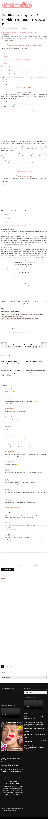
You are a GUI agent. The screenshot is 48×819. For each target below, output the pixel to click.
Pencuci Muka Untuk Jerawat (36, 314)
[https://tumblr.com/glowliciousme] (20, 693)
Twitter (19, 507)
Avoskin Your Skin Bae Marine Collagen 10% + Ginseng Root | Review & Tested (10, 373)
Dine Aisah (7, 522)
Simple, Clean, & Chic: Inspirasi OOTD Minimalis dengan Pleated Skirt (11, 764)
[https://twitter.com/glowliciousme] (11, 693)
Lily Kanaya (5, 28)
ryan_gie (7, 469)
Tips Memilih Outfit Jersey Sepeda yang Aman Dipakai (35, 740)
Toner (36, 318)
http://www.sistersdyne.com (11, 529)
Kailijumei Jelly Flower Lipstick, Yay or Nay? (34, 729)
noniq (6, 479)
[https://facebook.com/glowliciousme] (16, 693)
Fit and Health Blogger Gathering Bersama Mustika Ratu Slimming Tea (34, 746)
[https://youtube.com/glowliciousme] (3, 693)
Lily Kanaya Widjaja (9, 388)
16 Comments (23, 28)
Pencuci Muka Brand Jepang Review (19, 314)
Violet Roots (8, 499)
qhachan (7, 489)
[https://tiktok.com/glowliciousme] (7, 698)
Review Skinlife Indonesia (8, 316)
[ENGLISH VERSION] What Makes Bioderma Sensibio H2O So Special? (34, 723)
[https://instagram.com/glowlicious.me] (7, 693)
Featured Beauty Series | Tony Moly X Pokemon (34, 735)
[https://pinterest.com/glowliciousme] (3, 698)
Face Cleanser (5, 314)
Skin (17, 316)
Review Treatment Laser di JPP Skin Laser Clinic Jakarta (34, 717)
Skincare (3, 576)
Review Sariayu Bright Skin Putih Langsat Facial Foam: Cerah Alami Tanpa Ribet (12, 770)
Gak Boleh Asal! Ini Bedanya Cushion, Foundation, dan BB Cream (10, 759)
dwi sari (7, 397)
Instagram (14, 507)
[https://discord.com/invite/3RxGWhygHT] (11, 698)
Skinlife (21, 316)
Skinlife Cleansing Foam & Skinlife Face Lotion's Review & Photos (17, 318)
